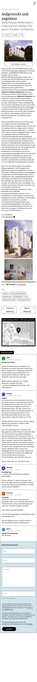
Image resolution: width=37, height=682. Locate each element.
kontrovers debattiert (18, 71)
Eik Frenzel (9, 217)
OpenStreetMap (30, 345)
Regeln (30, 624)
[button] (18, 330)
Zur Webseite (21, 284)
